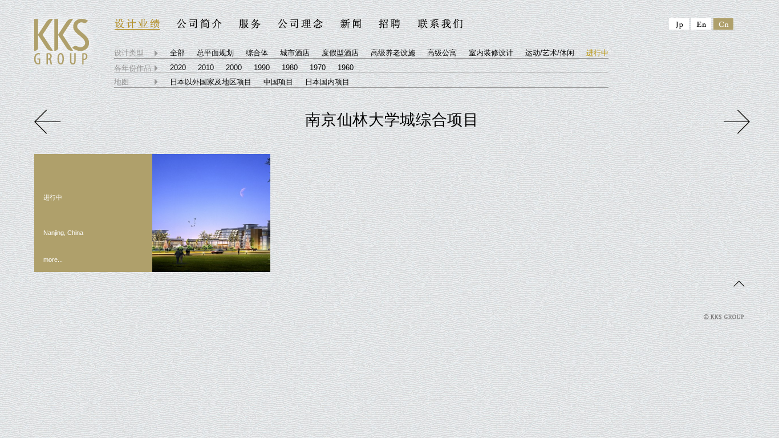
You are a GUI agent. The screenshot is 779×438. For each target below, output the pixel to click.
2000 (234, 67)
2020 (178, 67)
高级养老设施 (393, 52)
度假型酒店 (340, 52)
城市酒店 (295, 52)
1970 (318, 67)
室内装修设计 (491, 52)
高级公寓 (442, 52)
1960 (346, 67)
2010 (206, 67)
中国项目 (278, 82)
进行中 (597, 52)
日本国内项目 (327, 82)
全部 (177, 52)
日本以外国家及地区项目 (210, 82)
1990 (262, 67)
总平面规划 (215, 52)
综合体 (257, 52)
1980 (290, 67)
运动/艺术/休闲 (549, 52)
